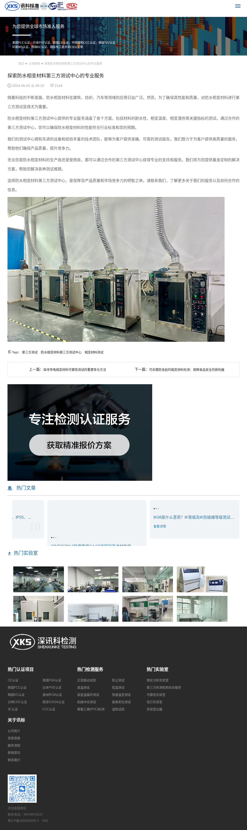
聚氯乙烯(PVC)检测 (90, 709)
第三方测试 (30, 352)
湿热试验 (118, 709)
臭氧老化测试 (121, 702)
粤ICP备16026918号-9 (23, 821)
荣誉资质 (14, 738)
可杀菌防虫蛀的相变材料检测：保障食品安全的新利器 (186, 369)
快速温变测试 (121, 695)
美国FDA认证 (51, 680)
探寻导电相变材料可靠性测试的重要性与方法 (74, 369)
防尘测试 (118, 680)
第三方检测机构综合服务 (164, 687)
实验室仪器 (154, 709)
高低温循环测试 (88, 695)
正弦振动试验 (86, 680)
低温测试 (118, 687)
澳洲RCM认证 (52, 695)
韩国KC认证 (16, 695)
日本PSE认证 (52, 687)
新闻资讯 (14, 752)
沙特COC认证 (17, 702)
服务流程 (14, 745)
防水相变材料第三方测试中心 (61, 352)
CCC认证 (48, 709)
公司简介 (14, 731)
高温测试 (83, 687)
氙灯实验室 (154, 702)
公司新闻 (34, 63)
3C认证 (13, 709)
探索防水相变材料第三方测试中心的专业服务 (73, 63)
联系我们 (14, 760)
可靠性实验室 (156, 695)
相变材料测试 (94, 352)
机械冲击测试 (86, 702)
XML (45, 821)
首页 (21, 63)
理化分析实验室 (158, 680)
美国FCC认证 (17, 687)
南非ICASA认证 (53, 702)
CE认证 (13, 680)
